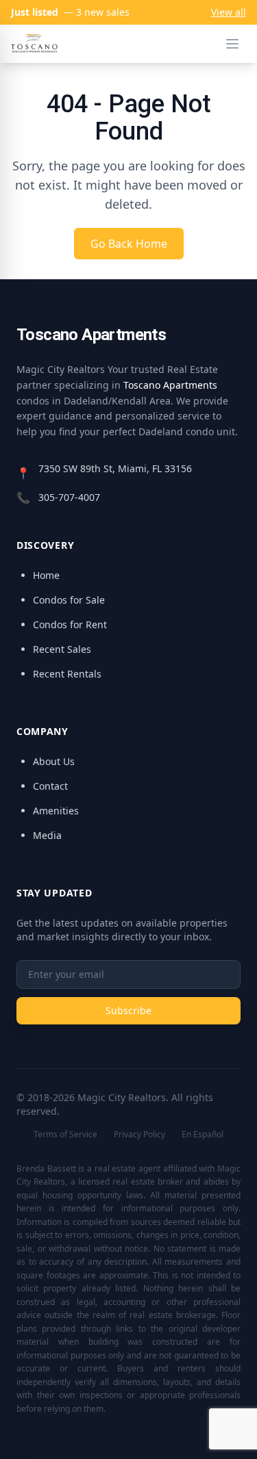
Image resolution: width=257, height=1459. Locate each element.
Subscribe (128, 1010)
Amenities (56, 810)
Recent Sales (62, 649)
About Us (54, 761)
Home (46, 575)
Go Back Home (128, 243)
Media (47, 835)
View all (228, 11)
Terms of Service (65, 1134)
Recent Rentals (67, 673)
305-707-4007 (69, 497)
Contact (50, 785)
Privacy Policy (139, 1134)
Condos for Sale (69, 599)
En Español (202, 1134)
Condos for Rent (70, 624)
